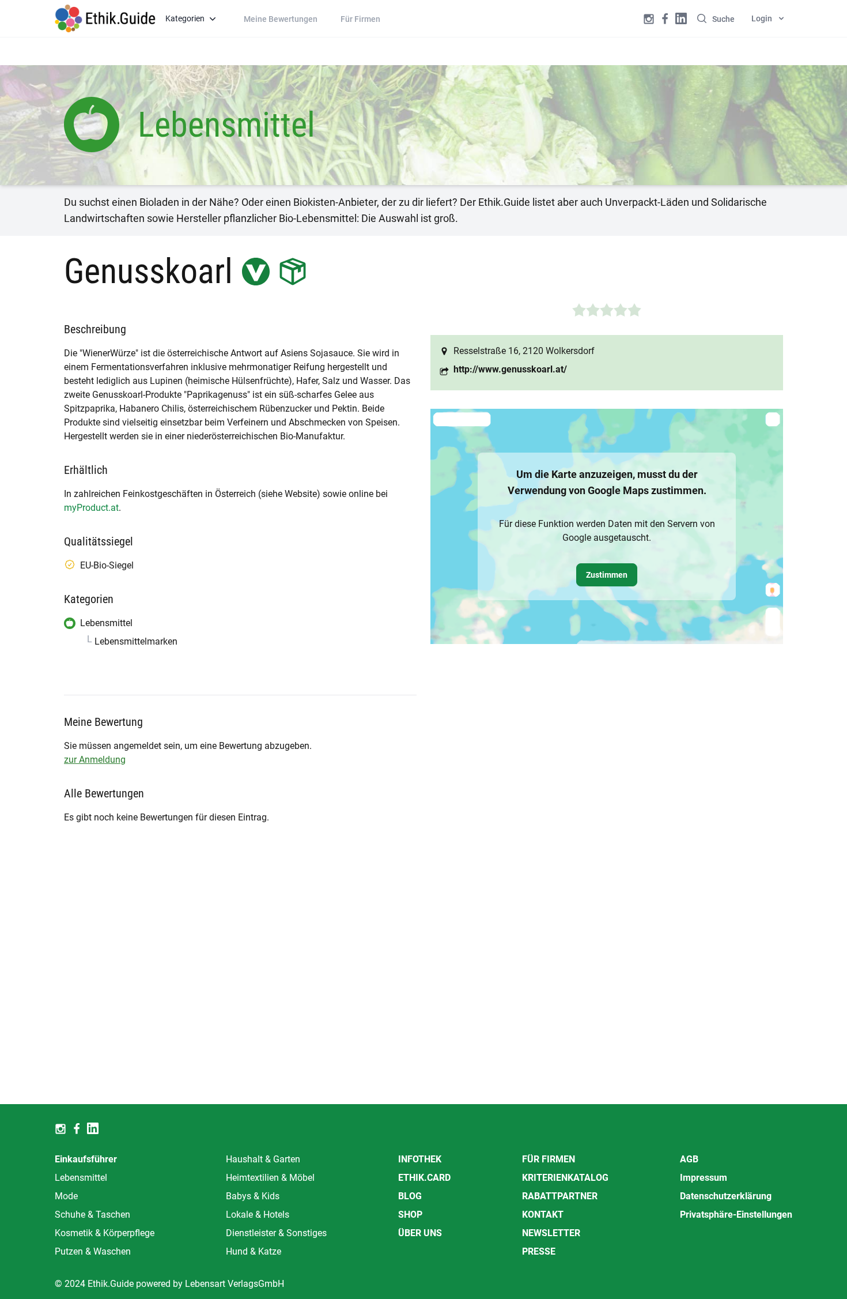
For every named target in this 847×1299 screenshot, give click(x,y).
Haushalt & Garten (263, 1159)
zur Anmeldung (95, 759)
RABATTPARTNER (560, 1196)
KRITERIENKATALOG (565, 1177)
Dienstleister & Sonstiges (276, 1233)
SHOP (410, 1214)
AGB (689, 1159)
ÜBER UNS (420, 1233)
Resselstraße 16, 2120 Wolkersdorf (524, 350)
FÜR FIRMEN (548, 1159)
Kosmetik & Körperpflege (104, 1233)
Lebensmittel (81, 1177)
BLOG (410, 1196)
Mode (66, 1196)
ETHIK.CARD (424, 1177)
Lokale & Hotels (257, 1214)
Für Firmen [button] (360, 19)
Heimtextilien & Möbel (270, 1177)
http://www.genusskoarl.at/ (510, 369)
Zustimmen (606, 574)
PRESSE (538, 1251)
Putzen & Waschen (93, 1251)
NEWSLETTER (551, 1233)
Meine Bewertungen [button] (280, 19)
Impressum (703, 1177)
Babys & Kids (252, 1196)
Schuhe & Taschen (92, 1214)
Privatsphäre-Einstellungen (736, 1214)
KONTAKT (543, 1214)
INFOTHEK (419, 1159)
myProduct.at (91, 507)
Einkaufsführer (86, 1159)
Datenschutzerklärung (726, 1196)
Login (761, 18)
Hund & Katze (253, 1251)
